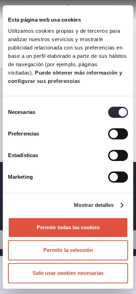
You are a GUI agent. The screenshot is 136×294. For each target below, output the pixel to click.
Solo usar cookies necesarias (68, 273)
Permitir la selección (68, 250)
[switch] (118, 133)
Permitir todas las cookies (68, 227)
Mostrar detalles (94, 205)
